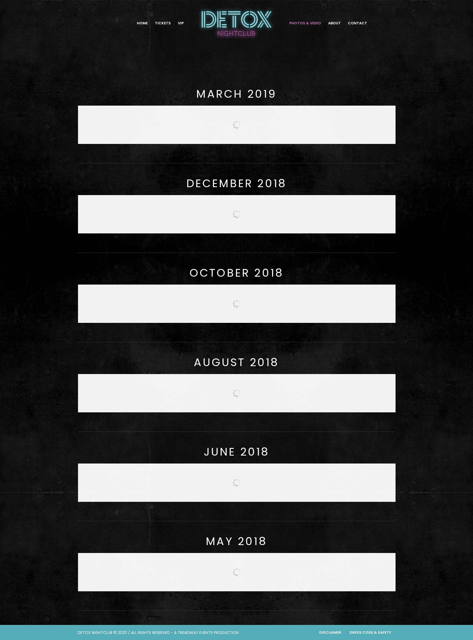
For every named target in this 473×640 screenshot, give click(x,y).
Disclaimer (330, 632)
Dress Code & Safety (370, 632)
